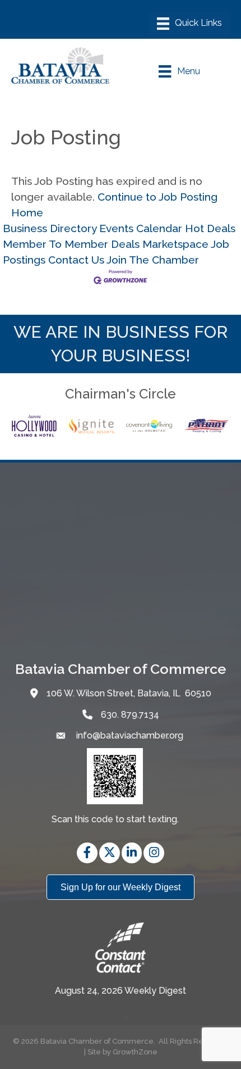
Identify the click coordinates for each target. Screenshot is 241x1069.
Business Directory (49, 228)
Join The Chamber (152, 259)
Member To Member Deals (71, 244)
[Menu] (189, 23)
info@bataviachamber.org (128, 735)
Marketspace (175, 244)
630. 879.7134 (130, 714)
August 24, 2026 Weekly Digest (120, 990)
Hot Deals (210, 228)
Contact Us (76, 259)
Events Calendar (140, 228)
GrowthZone (135, 1052)
